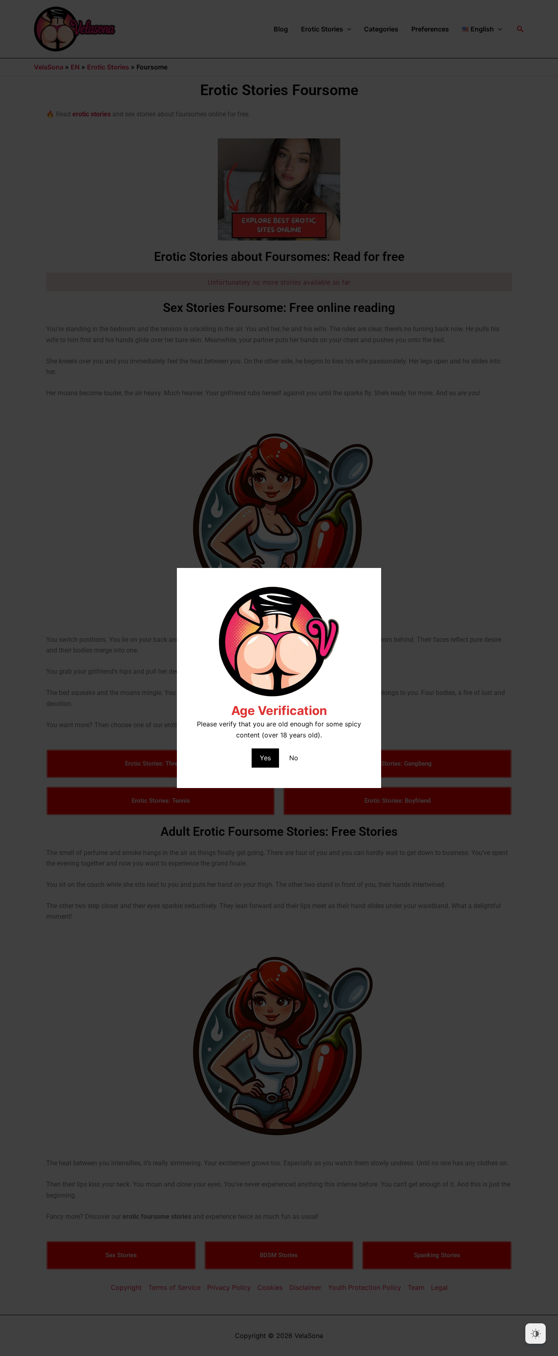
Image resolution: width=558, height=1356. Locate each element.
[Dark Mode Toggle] (535, 1333)
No (293, 758)
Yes (265, 758)
